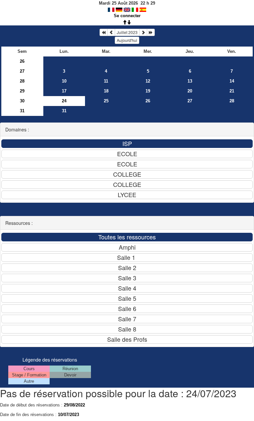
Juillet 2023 (127, 32)
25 (106, 100)
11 (106, 81)
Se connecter (127, 15)
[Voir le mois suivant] (143, 32)
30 (22, 100)
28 (22, 81)
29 (22, 90)
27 (22, 71)
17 (64, 90)
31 (22, 110)
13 (190, 81)
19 (148, 90)
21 (232, 90)
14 (232, 81)
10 (64, 81)
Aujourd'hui (127, 40)
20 (190, 90)
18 (106, 90)
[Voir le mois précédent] (111, 32)
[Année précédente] (103, 32)
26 (22, 61)
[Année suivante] (151, 32)
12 (148, 81)
